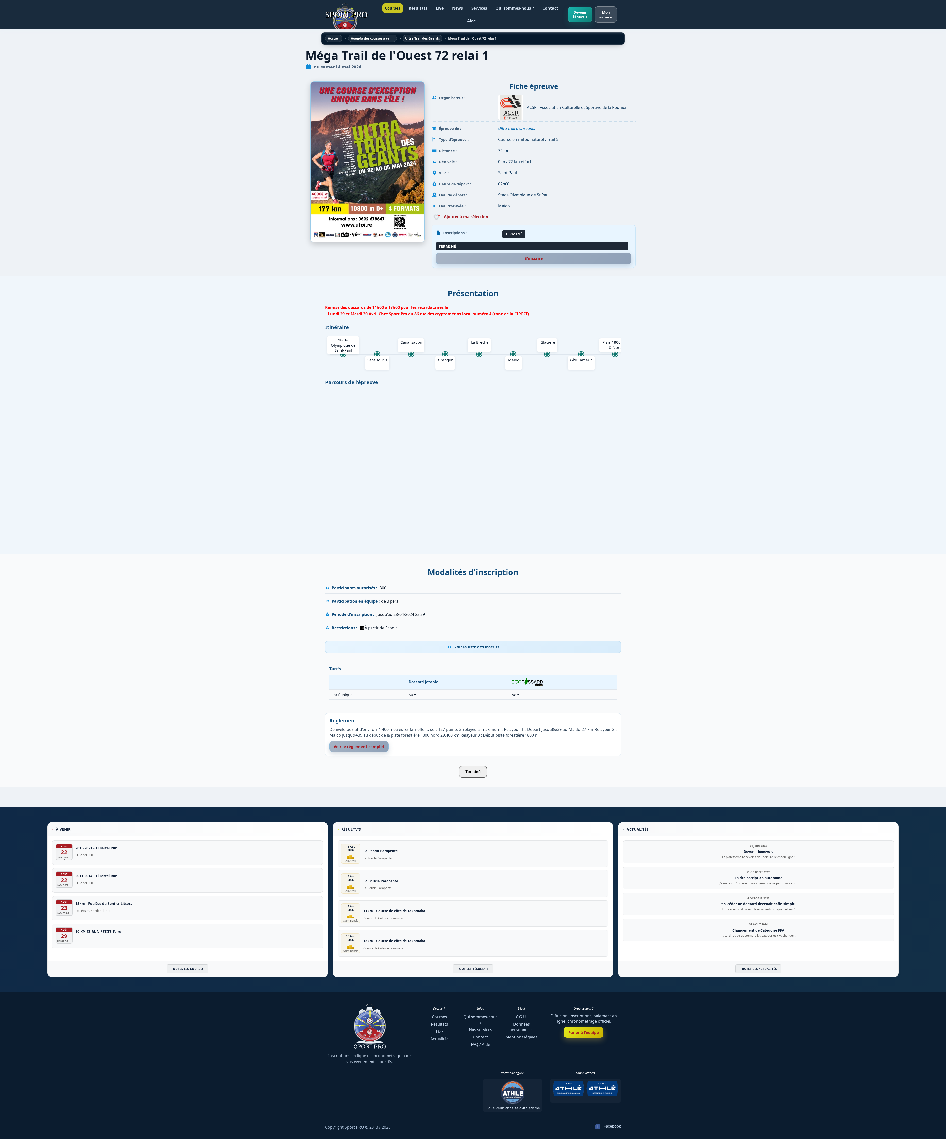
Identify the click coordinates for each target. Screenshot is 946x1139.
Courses (392, 8)
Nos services (480, 1029)
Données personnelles (521, 1026)
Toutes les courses (187, 969)
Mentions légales (521, 1037)
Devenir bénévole (580, 14)
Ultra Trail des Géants (516, 128)
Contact (550, 8)
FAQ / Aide (480, 1044)
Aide (471, 21)
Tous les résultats (473, 969)
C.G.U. (521, 1017)
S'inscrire (534, 258)
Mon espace (605, 14)
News (457, 8)
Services (479, 8)
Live (440, 8)
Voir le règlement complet (359, 746)
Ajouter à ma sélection (465, 216)
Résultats (418, 8)
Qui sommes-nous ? (514, 8)
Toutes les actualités (758, 969)
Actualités (439, 1039)
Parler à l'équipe (583, 1032)
